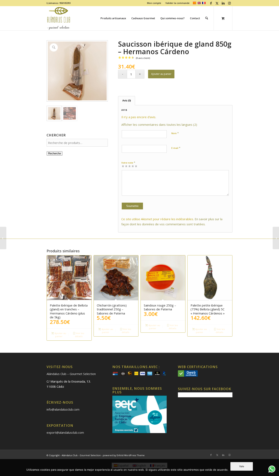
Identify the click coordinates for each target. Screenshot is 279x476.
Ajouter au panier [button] (60, 335)
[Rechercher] (207, 18)
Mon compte (154, 2)
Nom (175, 133)
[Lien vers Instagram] (229, 3)
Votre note (128, 162)
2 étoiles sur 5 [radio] (124, 166)
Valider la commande (177, 2)
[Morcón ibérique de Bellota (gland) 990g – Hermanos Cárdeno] (3, 238)
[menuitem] (154, 3)
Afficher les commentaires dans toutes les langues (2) (159, 124)
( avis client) (143, 58)
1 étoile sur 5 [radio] (123, 166)
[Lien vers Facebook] (211, 3)
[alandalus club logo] (59, 18)
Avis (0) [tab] (126, 100)
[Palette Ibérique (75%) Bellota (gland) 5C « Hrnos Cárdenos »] (276, 238)
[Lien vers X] (217, 3)
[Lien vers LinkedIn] (223, 3)
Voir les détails (79, 335)
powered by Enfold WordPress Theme (124, 455)
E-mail (175, 148)
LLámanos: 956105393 (58, 2)
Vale (241, 466)
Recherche (54, 153)
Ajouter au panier (161, 74)
